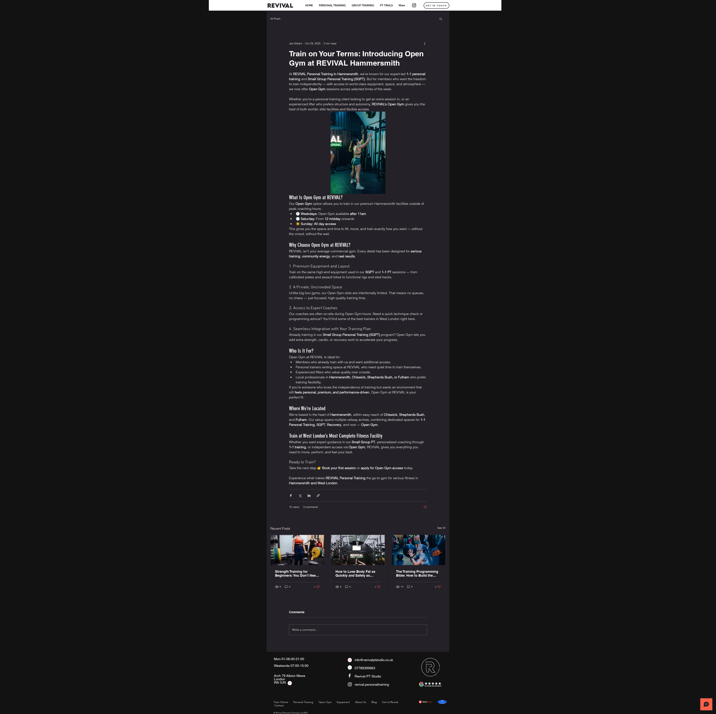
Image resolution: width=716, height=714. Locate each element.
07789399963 (365, 668)
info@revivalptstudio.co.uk (374, 660)
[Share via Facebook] (291, 495)
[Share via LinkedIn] (309, 495)
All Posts (275, 18)
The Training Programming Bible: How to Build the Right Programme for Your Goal (417, 573)
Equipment (343, 702)
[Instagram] (414, 5)
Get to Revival (390, 702)
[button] (332, 5)
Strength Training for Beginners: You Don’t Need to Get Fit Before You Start (296, 573)
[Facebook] (349, 675)
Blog (374, 702)
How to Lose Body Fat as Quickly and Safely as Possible (355, 573)
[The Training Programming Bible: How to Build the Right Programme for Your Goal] (418, 550)
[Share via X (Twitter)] (300, 495)
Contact (279, 705)
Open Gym (325, 702)
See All (441, 527)
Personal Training (303, 702)
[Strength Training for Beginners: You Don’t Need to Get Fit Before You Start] (297, 550)
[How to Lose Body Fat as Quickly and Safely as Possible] (358, 550)
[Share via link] (318, 495)
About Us (360, 702)
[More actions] (425, 43)
